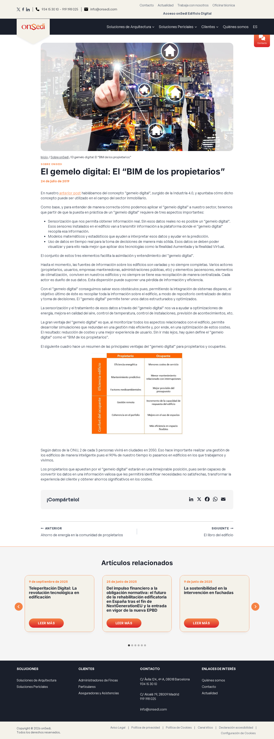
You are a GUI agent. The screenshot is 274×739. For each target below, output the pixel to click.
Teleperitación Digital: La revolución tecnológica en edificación (54, 592)
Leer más (51, 624)
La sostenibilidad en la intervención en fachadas (208, 590)
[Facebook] (23, 9)
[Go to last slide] (19, 607)
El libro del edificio (218, 531)
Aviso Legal (117, 727)
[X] (18, 9)
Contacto (262, 43)
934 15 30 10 (50, 9)
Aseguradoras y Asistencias (98, 693)
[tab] (129, 645)
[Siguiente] (255, 607)
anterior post (70, 193)
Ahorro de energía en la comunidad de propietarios (82, 531)
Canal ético (205, 727)
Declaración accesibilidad (236, 727)
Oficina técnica (223, 5)
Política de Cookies (179, 727)
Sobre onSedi (51, 164)
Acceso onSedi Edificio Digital (187, 13)
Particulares (87, 687)
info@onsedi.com (103, 9)
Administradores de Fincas (98, 680)
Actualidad (166, 5)
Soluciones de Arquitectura (36, 680)
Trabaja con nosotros (193, 5)
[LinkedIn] (28, 9)
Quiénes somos (236, 26)
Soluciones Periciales (32, 687)
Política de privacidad (145, 727)
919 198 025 (70, 9)
